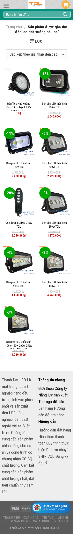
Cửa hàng (31, 517)
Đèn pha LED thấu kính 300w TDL (18, 284)
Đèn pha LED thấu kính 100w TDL (54, 105)
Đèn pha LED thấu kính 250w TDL (54, 224)
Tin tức (48, 517)
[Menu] (6, 5)
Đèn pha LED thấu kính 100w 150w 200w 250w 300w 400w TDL (18, 345)
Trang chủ (14, 27)
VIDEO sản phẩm (17, 521)
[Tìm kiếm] (65, 14)
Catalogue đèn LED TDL (51, 521)
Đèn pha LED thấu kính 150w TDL (18, 165)
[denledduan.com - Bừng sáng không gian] (36, 4)
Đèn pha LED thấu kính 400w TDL (54, 284)
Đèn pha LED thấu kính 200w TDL (54, 165)
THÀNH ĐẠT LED (51, 528)
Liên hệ (63, 517)
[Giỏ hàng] (66, 4)
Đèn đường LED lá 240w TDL (18, 224)
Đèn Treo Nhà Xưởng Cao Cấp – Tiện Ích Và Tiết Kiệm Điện (18, 107)
